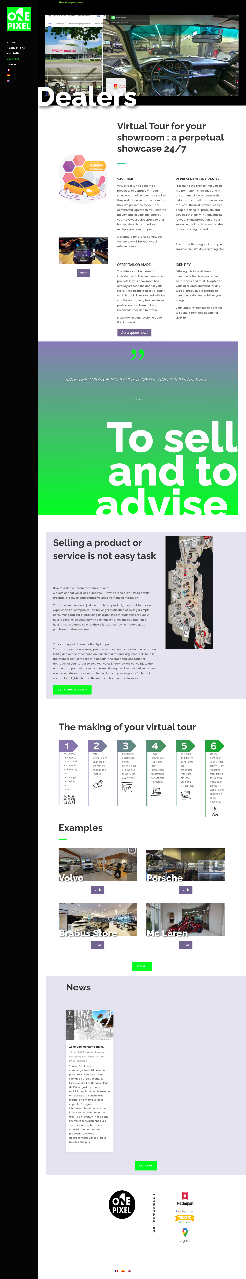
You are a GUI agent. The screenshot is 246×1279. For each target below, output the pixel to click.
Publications (16, 48)
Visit (83, 273)
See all (142, 966)
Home (11, 42)
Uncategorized (78, 1061)
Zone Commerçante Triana (86, 1046)
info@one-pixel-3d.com (155, 1243)
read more (75, 1146)
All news (146, 1165)
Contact (12, 64)
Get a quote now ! (134, 332)
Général (91, 1052)
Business (13, 59)
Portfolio (13, 53)
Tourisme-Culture (93, 1056)
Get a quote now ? (72, 689)
